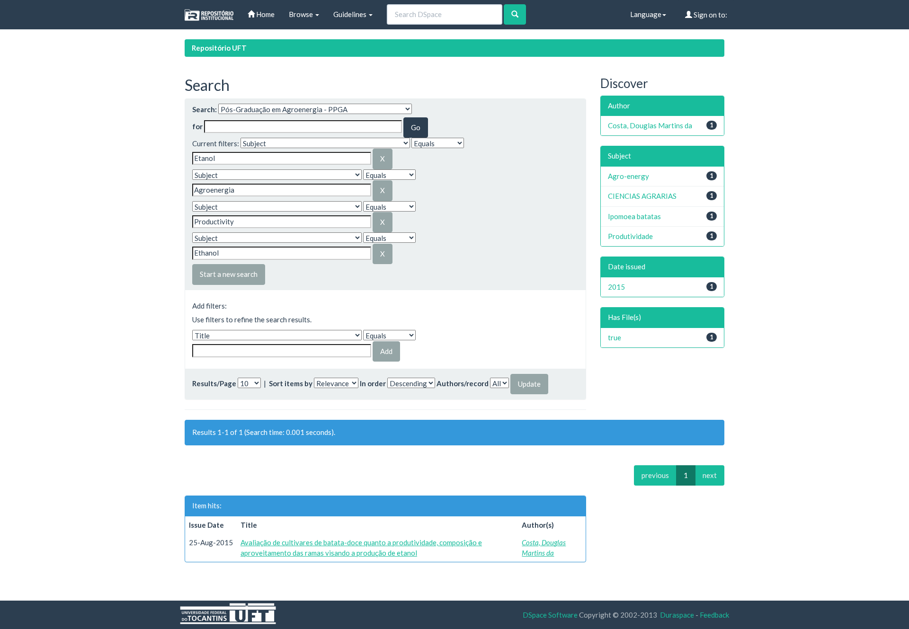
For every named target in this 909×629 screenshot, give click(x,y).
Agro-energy (628, 176)
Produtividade (630, 236)
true (614, 337)
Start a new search (229, 274)
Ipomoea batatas (634, 216)
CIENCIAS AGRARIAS (642, 196)
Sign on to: (709, 14)
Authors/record (463, 383)
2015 (616, 287)
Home (265, 14)
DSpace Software (550, 615)
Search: (204, 109)
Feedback (714, 615)
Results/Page (214, 383)
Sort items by (290, 383)
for (197, 126)
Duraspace (677, 615)
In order (373, 383)
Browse (301, 14)
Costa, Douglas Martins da (650, 125)
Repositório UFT (219, 48)
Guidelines (350, 14)
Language (645, 14)
